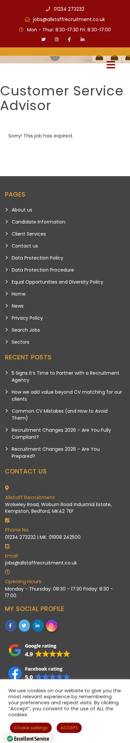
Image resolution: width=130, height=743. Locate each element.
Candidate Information (38, 222)
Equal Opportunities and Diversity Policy (57, 282)
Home (19, 294)
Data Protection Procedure (43, 270)
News (18, 306)
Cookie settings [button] (31, 728)
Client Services (29, 234)
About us (22, 210)
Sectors (20, 342)
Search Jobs (26, 330)
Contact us (25, 246)
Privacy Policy (27, 318)
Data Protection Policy (37, 258)
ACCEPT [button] (69, 728)
